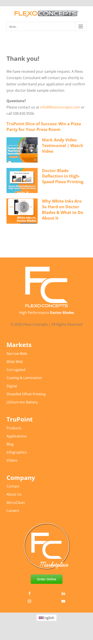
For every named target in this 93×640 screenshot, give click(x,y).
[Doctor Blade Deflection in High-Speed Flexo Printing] (22, 180)
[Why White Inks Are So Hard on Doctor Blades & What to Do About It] (22, 211)
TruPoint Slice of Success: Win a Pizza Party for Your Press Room (43, 126)
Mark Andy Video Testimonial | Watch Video (62, 145)
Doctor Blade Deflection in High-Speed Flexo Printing (62, 176)
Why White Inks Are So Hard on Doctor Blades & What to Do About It (62, 209)
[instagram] (29, 601)
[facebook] (29, 593)
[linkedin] (63, 593)
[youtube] (63, 601)
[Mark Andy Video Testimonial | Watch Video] (22, 149)
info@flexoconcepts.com (60, 107)
